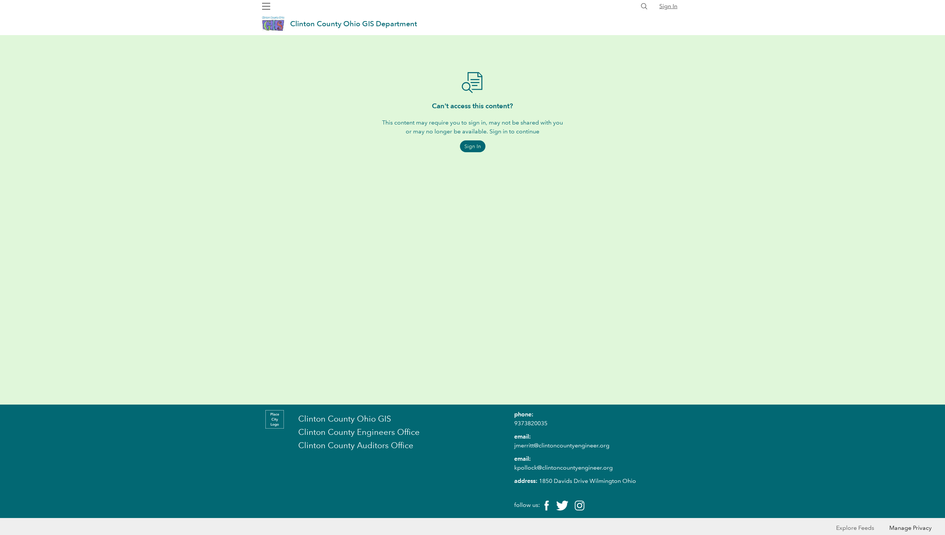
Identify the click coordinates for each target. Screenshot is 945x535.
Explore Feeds (855, 527)
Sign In (668, 6)
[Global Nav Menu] (266, 6)
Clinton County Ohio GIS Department (353, 23)
